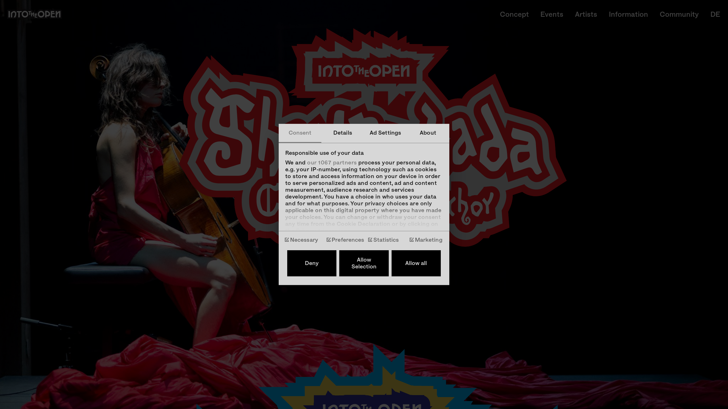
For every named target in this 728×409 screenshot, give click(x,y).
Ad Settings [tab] (385, 133)
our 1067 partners (332, 163)
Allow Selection (364, 263)
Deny (312, 263)
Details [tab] (342, 133)
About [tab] (428, 133)
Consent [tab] (300, 133)
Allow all (416, 263)
